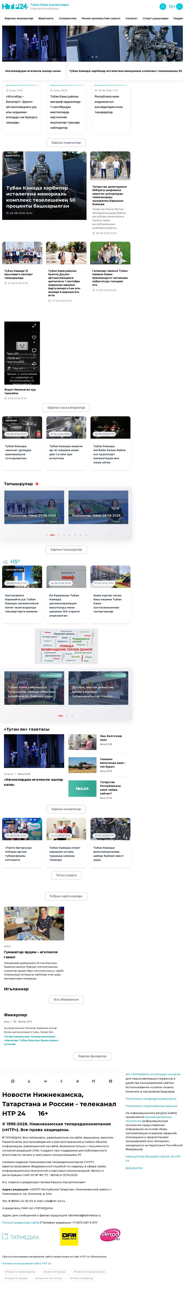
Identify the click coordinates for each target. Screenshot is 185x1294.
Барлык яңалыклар (19, 18)
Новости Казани (55, 1271)
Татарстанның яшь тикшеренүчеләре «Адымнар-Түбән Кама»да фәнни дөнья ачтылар (31, 1040)
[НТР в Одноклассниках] (61, 1081)
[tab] (88, 57)
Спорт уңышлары (155, 18)
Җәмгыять (46, 18)
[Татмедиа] (20, 1236)
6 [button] (75, 535)
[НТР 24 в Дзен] (110, 1081)
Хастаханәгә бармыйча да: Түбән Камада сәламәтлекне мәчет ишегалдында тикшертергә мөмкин (22, 603)
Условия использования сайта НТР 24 (26, 1263)
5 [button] (69, 535)
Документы (134, 1168)
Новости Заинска (82, 1278)
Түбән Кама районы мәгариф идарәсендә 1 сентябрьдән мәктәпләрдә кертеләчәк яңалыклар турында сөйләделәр (65, 112)
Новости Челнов (17, 1278)
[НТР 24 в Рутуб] (93, 1081)
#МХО (7, 946)
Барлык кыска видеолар (66, 407)
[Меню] (179, 6)
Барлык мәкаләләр (66, 809)
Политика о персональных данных (151, 1106)
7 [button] (80, 535)
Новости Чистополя (49, 1278)
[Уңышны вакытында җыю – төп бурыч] (82, 765)
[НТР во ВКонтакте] (45, 1081)
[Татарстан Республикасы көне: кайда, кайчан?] (82, 788)
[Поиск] (163, 6)
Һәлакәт (132, 18)
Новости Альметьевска (90, 1271)
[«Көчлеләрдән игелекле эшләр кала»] (34, 751)
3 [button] (57, 535)
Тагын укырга (66, 875)
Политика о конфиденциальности (151, 1098)
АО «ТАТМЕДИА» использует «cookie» (153, 1074)
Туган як (8, 774)
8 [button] (85, 535)
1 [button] (47, 535)
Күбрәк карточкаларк (66, 896)
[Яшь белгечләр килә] (82, 742)
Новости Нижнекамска (21, 1271)
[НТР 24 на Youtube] (29, 1081)
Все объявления (66, 999)
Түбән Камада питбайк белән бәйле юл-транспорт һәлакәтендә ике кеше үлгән (109, 454)
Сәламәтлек (68, 18)
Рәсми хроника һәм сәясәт (101, 18)
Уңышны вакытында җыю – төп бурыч (113, 763)
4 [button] (64, 535)
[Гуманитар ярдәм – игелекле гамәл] (34, 923)
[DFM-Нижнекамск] (69, 1237)
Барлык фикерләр (92, 1056)
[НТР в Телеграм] (77, 1081)
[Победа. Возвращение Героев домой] (66, 646)
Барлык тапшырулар (66, 549)
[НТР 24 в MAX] (12, 1081)
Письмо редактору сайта (20, 1222)
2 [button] (52, 535)
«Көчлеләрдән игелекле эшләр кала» (33, 71)
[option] (19, 18)
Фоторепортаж (50, 675)
